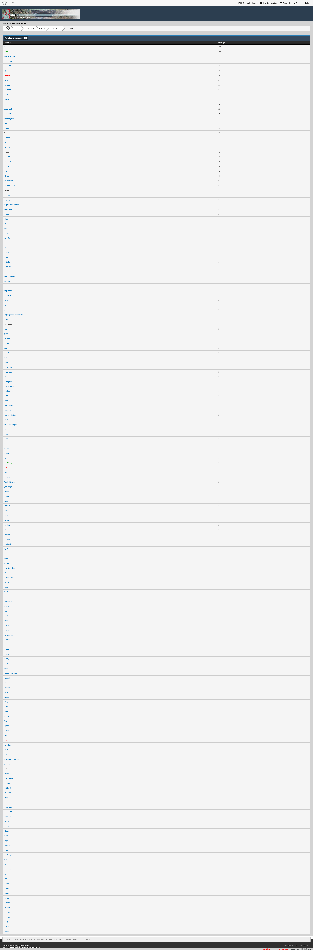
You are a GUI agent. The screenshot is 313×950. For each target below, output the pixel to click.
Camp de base (29, 28)
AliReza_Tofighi (15, 947)
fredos (6, 257)
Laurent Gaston (10, 415)
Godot (6, 668)
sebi (5, 228)
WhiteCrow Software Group (31, 947)
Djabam (7, 893)
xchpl (6, 305)
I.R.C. (242, 3)
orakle (6, 434)
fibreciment (8, 578)
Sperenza (7, 821)
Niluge (6, 702)
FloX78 (6, 224)
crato (6, 420)
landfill (6, 874)
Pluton (6, 214)
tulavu (6, 860)
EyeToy (7, 845)
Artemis (7, 764)
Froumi (7, 534)
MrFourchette (9, 185)
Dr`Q (6, 922)
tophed (7, 912)
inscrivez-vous (282, 949)
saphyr (6, 582)
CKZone (17, 28)
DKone (6, 248)
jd (5, 530)
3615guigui (8, 659)
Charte (298, 3)
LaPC (6, 616)
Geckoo (7, 558)
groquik (7, 678)
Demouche (8, 601)
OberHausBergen (10, 425)
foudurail (7, 544)
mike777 (7, 630)
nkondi (7, 477)
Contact (8, 939)
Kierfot (6, 664)
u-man (6, 931)
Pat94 (6, 439)
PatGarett (7, 788)
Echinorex (8, 338)
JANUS (6, 735)
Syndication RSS (58, 939)
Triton (6, 773)
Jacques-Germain (10, 673)
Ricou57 (7, 554)
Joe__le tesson (9, 386)
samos (6, 448)
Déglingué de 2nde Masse (13, 314)
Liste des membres (270, 3)
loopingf (7, 587)
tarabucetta (8, 391)
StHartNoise (8, 405)
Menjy (6, 362)
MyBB (10, 945)
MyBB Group (25, 945)
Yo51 (6, 836)
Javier (6, 310)
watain (6, 898)
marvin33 (7, 888)
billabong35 (8, 855)
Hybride (7, 377)
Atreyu (6, 716)
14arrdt (7, 195)
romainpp (8, 745)
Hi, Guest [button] (11, 2)
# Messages (221, 43)
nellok (6, 654)
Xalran (6, 884)
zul (5, 429)
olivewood (8, 372)
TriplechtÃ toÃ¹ (9, 482)
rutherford (8, 869)
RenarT (7, 731)
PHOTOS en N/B (55, 28)
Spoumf (7, 907)
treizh (6, 644)
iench (6, 750)
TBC (5, 611)
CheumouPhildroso (11, 759)
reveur (6, 802)
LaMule (7, 754)
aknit (6, 142)
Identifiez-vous (268, 949)
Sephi (6, 620)
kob (5, 472)
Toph (6, 840)
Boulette (7, 267)
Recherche (253, 3)
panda (6, 243)
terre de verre (9, 635)
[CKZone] (7, 28)
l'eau (6, 515)
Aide (308, 3)
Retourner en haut (25, 939)
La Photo (42, 28)
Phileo (6, 926)
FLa (5, 458)
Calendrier (286, 3)
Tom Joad (7, 817)
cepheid (7, 687)
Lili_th (6, 176)
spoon (6, 726)
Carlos (6, 606)
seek (6, 401)
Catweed (7, 410)
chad (6, 219)
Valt (5, 358)
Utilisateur (7, 43)
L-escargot (8, 367)
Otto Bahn (8, 262)
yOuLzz (7, 147)
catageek (7, 917)
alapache (7, 793)
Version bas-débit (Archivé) (42, 939)
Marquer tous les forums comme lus (78, 939)
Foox (6, 511)
